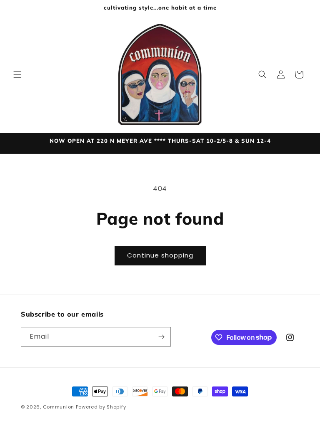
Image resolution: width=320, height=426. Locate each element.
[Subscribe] (161, 337)
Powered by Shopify (101, 407)
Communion (58, 407)
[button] (17, 74)
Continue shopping (160, 255)
